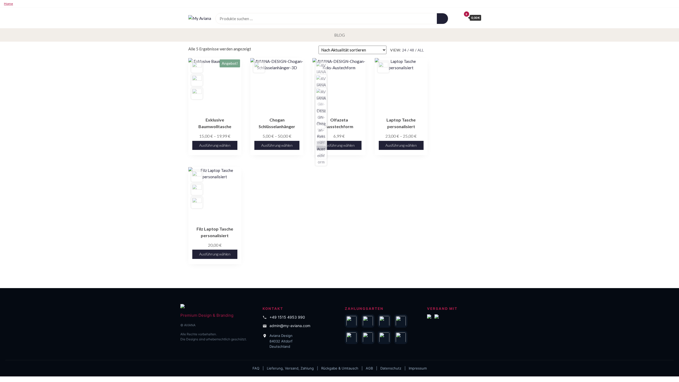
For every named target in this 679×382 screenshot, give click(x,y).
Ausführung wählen (214, 145)
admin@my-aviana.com (289, 325)
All (420, 50)
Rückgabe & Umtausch (339, 368)
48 (412, 50)
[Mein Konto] (456, 17)
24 (404, 50)
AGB (369, 368)
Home (8, 4)
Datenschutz (390, 368)
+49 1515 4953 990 (287, 317)
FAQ (256, 368)
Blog (339, 35)
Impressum (418, 368)
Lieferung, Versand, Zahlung (290, 368)
